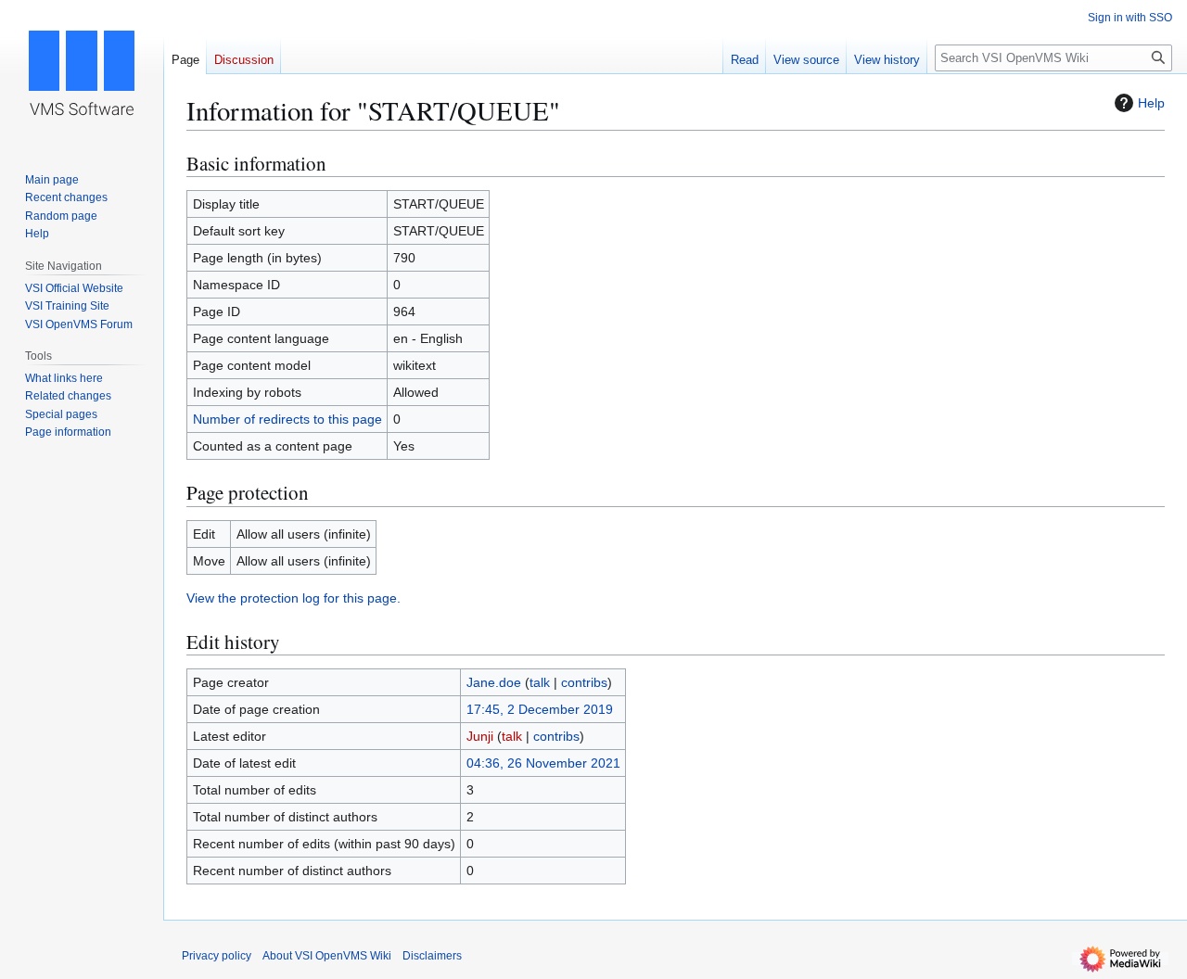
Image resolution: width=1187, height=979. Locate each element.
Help (1151, 102)
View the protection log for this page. (293, 598)
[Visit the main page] (81, 74)
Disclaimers (432, 955)
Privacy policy (216, 955)
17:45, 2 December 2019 (539, 709)
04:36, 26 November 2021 (543, 763)
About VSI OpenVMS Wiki (326, 955)
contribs (584, 682)
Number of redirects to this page (287, 419)
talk (540, 682)
